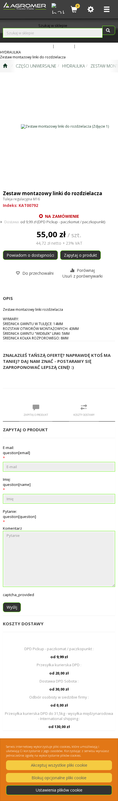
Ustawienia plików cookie (59, 790)
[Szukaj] (108, 30)
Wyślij (12, 607)
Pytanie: (19, 514)
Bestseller (64, 46)
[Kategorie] (106, 9)
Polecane (85, 46)
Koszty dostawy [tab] (84, 415)
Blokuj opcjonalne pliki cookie (59, 777)
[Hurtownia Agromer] (57, 7)
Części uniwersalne (36, 66)
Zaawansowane (38, 46)
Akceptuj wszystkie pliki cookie (59, 765)
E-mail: (16, 450)
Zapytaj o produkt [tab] (35, 415)
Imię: (17, 482)
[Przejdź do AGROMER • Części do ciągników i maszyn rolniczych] (5, 66)
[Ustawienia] (90, 9)
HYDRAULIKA (73, 66)
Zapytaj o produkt (80, 255)
